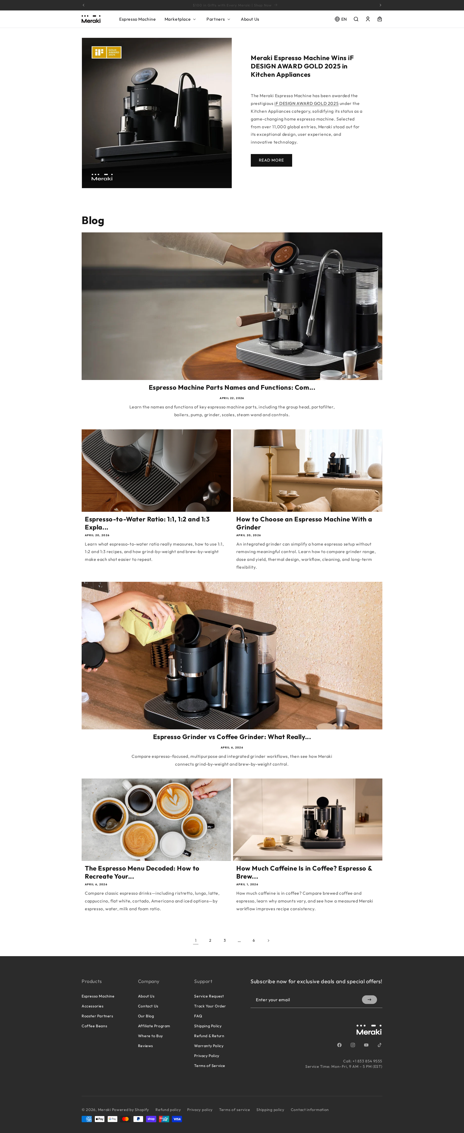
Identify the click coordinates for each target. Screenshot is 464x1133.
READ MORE (271, 160)
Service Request (209, 996)
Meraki (104, 1109)
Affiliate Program (154, 1026)
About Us (146, 996)
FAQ (198, 1016)
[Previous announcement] (83, 5)
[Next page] (268, 940)
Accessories (93, 1006)
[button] (181, 19)
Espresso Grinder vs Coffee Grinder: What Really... (232, 737)
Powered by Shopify (130, 1109)
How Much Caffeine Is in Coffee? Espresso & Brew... (304, 872)
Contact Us (148, 1006)
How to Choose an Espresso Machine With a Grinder (304, 523)
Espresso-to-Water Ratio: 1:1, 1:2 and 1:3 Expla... (147, 523)
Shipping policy (270, 1109)
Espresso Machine (98, 996)
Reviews (145, 1045)
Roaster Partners (97, 1016)
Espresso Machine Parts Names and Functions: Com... (232, 387)
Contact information (310, 1109)
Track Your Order (210, 1006)
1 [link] (196, 940)
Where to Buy (150, 1035)
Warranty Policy (208, 1045)
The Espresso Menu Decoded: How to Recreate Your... (142, 872)
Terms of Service (209, 1065)
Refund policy (168, 1109)
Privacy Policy (206, 1055)
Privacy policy (200, 1109)
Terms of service (234, 1109)
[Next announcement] (380, 5)
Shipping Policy (208, 1026)
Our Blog (146, 1016)
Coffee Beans (94, 1026)
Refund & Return (209, 1035)
